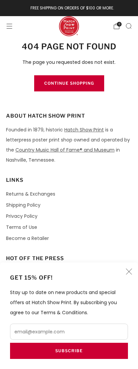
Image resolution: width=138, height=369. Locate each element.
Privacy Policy (22, 216)
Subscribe (69, 350)
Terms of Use (21, 227)
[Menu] (9, 26)
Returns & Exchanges (30, 194)
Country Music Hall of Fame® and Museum (65, 150)
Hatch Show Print (84, 129)
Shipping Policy (23, 205)
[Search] (128, 26)
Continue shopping (69, 83)
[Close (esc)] (129, 271)
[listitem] (69, 8)
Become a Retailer (27, 238)
